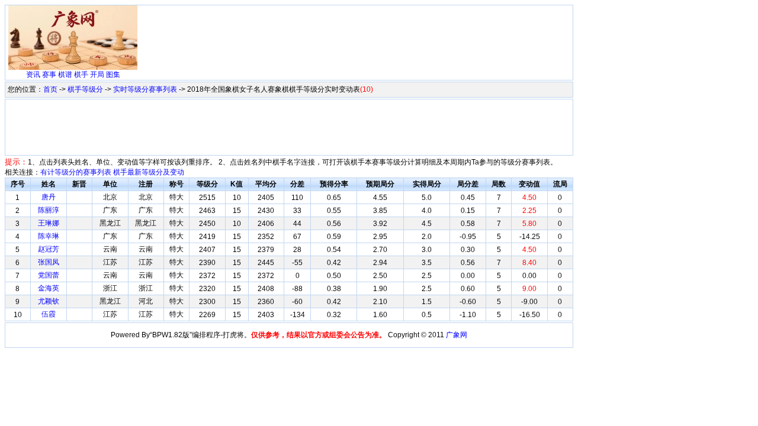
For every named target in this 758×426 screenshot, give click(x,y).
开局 (97, 74)
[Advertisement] (355, 34)
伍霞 (48, 314)
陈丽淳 (48, 210)
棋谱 (65, 74)
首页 (50, 89)
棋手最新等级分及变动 (148, 172)
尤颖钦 (48, 301)
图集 (113, 74)
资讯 (33, 74)
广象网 (456, 335)
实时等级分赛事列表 (145, 89)
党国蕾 (48, 275)
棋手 (81, 74)
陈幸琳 (48, 236)
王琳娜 (48, 223)
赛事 (49, 74)
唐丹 (48, 197)
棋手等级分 (85, 89)
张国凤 (48, 262)
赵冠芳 (48, 249)
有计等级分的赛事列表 (75, 172)
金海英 (48, 288)
